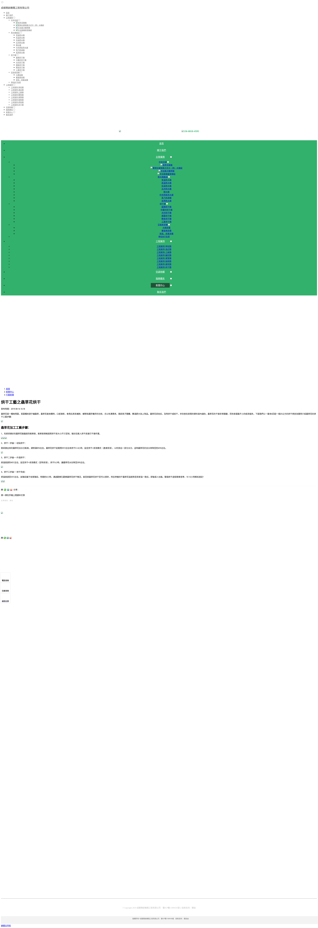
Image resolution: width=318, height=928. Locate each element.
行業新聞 (10, 395)
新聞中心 (10, 392)
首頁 (8, 389)
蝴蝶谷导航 (6, 926)
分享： (16, 490)
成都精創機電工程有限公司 (15, 7)
